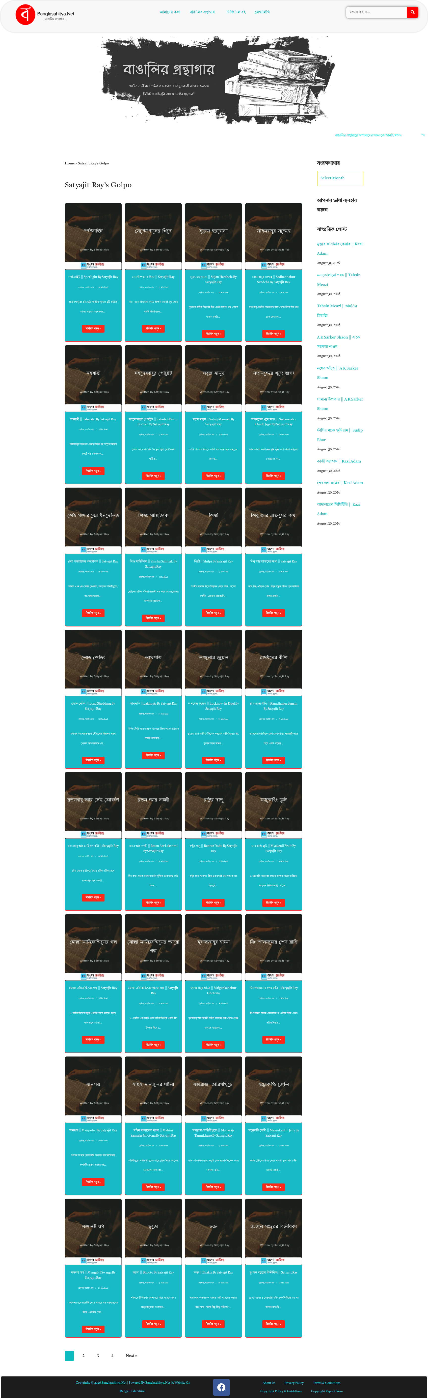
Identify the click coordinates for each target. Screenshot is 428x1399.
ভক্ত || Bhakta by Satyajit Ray (213, 1272)
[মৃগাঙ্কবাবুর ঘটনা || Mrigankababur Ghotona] (213, 947)
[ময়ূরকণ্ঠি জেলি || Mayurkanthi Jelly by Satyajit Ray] (273, 1090)
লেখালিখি (262, 12)
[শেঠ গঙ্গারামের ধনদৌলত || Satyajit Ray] (93, 521)
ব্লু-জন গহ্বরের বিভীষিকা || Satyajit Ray (273, 1272)
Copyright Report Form (327, 1391)
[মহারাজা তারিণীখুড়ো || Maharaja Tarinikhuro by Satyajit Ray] (213, 1090)
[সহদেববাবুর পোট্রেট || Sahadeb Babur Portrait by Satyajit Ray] (153, 378)
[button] (203, 12)
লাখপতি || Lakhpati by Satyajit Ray (153, 703)
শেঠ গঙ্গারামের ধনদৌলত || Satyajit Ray (93, 561)
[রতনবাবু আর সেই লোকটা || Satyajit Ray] (93, 805)
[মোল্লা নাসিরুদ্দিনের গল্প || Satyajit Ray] (93, 947)
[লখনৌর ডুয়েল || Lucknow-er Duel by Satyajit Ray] (213, 663)
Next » (131, 1356)
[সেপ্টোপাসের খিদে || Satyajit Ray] (153, 236)
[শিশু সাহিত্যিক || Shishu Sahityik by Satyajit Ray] (153, 521)
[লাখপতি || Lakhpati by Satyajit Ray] (153, 663)
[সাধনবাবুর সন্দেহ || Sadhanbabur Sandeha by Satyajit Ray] (273, 236)
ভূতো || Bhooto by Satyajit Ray (153, 1272)
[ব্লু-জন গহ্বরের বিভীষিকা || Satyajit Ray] (273, 1232)
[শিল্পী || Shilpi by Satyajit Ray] (213, 521)
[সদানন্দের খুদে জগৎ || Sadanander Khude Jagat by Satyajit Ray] (273, 378)
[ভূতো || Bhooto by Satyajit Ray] (153, 1232)
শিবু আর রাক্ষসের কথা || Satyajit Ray (273, 561)
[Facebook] (221, 1387)
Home (70, 163)
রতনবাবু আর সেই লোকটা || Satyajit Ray (93, 846)
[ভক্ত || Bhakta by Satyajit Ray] (213, 1232)
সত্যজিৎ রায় (89, 287)
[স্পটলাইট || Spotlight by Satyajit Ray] (93, 236)
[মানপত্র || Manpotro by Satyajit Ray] (93, 1090)
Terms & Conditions (326, 1383)
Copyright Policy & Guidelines (281, 1391)
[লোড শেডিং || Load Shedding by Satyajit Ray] (93, 663)
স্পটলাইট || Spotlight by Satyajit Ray (93, 277)
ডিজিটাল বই (236, 12)
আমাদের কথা (170, 12)
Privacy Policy (294, 1383)
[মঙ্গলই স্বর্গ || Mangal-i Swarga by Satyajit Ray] (93, 1232)
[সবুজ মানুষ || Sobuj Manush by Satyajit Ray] (213, 378)
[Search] (412, 12)
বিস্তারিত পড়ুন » (91, 330)
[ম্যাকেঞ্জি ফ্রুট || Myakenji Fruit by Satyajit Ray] (273, 805)
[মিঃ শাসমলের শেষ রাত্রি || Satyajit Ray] (273, 947)
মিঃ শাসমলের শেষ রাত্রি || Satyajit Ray (274, 988)
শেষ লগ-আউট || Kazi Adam (340, 483)
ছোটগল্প (81, 287)
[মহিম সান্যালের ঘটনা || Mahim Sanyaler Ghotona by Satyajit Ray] (153, 1090)
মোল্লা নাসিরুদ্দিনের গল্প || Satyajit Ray (93, 988)
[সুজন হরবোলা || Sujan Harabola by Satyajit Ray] (213, 236)
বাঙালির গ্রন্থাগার (202, 12)
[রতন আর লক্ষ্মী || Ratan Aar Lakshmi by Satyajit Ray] (153, 805)
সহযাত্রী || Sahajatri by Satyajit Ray (93, 419)
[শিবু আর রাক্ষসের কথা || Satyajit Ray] (273, 521)
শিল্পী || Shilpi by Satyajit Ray (213, 561)
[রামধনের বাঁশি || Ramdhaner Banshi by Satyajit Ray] (273, 663)
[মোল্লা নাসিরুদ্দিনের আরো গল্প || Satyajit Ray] (153, 947)
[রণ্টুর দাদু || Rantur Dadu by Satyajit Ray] (213, 805)
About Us (269, 1383)
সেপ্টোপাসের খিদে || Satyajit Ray (153, 277)
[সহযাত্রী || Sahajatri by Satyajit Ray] (93, 378)
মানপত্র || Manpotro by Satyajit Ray (93, 1130)
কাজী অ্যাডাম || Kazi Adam (339, 462)
